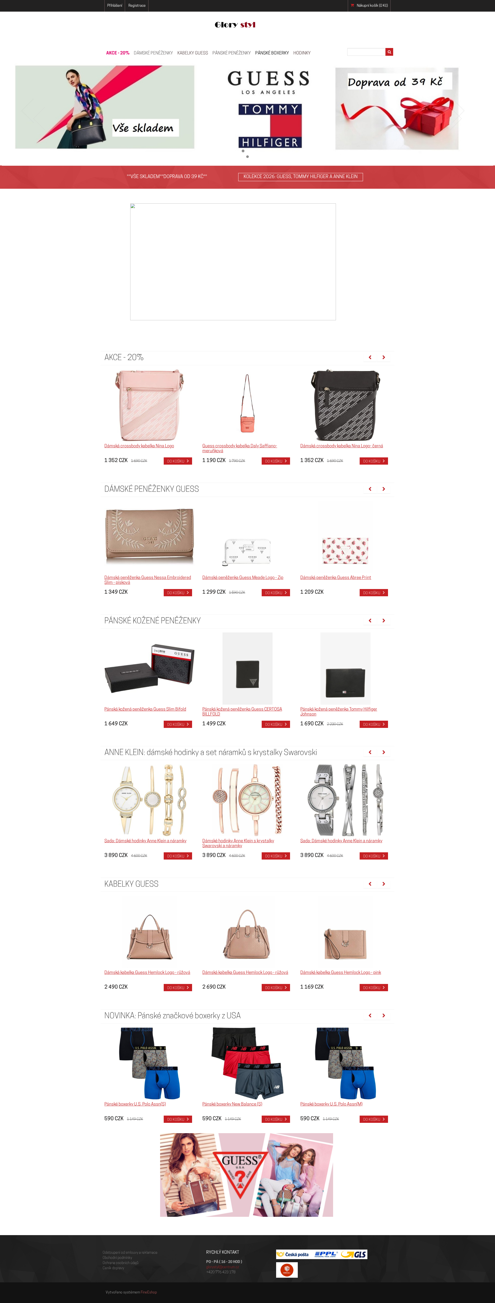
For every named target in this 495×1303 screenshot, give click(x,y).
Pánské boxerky (272, 53)
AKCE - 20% (117, 53)
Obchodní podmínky (117, 1258)
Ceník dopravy (113, 1268)
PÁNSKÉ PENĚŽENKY (231, 53)
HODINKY (302, 53)
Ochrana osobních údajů (120, 1263)
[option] (150, 417)
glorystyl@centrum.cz (222, 1267)
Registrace (137, 6)
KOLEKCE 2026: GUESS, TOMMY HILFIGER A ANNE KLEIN (301, 176)
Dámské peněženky (153, 53)
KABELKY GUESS (192, 53)
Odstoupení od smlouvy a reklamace (130, 1253)
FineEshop (149, 1292)
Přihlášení (114, 6)
